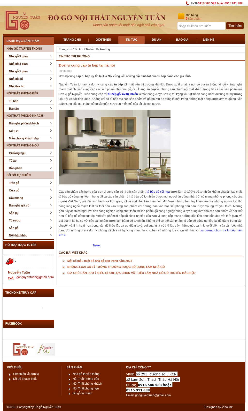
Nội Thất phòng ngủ (23, 145)
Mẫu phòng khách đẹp (24, 138)
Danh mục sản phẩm (23, 41)
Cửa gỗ (14, 190)
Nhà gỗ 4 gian (18, 64)
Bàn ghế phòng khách (24, 123)
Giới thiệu (15, 367)
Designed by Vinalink (218, 407)
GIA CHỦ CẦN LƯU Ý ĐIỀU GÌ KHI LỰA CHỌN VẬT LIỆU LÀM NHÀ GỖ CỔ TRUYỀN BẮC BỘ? (131, 273)
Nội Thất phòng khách (25, 115)
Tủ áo (12, 160)
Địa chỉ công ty (138, 367)
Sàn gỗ (13, 228)
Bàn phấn (15, 168)
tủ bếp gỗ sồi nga (158, 191)
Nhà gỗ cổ (16, 79)
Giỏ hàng (192, 15)
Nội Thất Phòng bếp (22, 93)
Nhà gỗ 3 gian (18, 56)
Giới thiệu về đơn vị (26, 374)
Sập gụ (13, 213)
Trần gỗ (14, 183)
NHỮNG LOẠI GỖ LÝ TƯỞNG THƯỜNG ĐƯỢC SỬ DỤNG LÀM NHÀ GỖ (116, 267)
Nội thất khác (18, 235)
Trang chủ (65, 49)
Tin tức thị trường (97, 49)
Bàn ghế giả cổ (19, 205)
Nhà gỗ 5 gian (18, 71)
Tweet (97, 245)
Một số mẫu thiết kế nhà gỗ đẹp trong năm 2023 (99, 261)
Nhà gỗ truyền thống (24, 48)
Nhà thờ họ (16, 86)
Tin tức (78, 49)
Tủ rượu (14, 220)
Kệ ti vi (13, 131)
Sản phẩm (74, 367)
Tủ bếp (13, 101)
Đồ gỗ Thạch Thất (25, 379)
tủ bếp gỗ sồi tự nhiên (123, 94)
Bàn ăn (14, 108)
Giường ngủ (17, 153)
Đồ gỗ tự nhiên (19, 175)
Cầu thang (16, 198)
